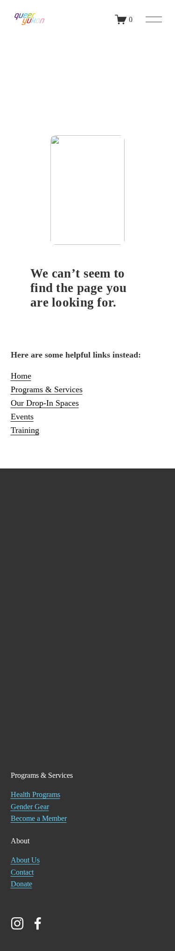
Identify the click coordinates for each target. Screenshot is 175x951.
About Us (25, 860)
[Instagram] (17, 923)
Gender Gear (30, 807)
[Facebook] (37, 923)
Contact (22, 872)
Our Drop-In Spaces (45, 403)
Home (21, 375)
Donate (21, 884)
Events (22, 416)
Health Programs (35, 794)
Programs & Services (47, 389)
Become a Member (39, 818)
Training (25, 430)
